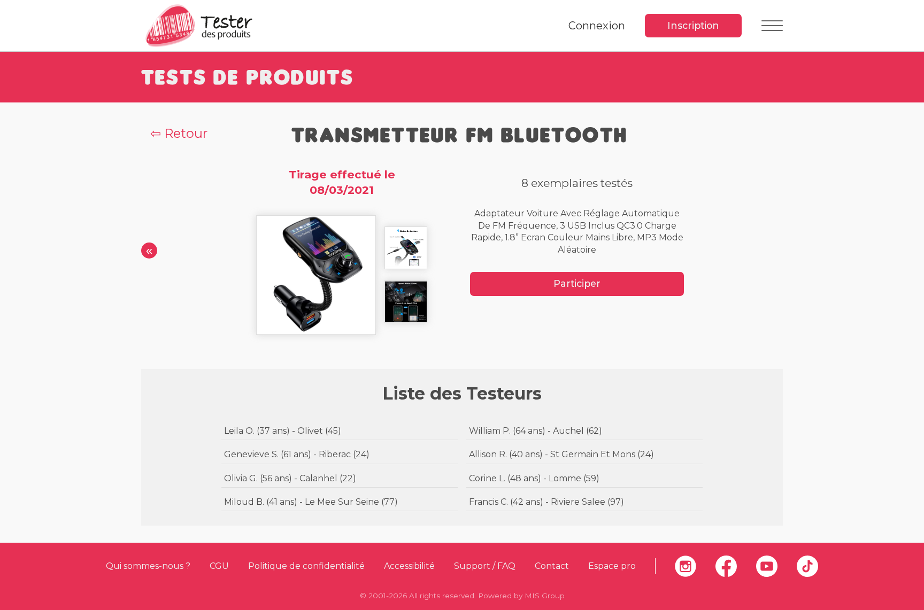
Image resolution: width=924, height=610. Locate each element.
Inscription (693, 25)
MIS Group (545, 595)
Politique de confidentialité (306, 566)
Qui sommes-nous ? (148, 566)
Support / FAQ (484, 566)
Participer (576, 283)
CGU (219, 566)
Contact (552, 566)
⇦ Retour (178, 133)
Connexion (596, 25)
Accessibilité (409, 566)
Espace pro (612, 566)
